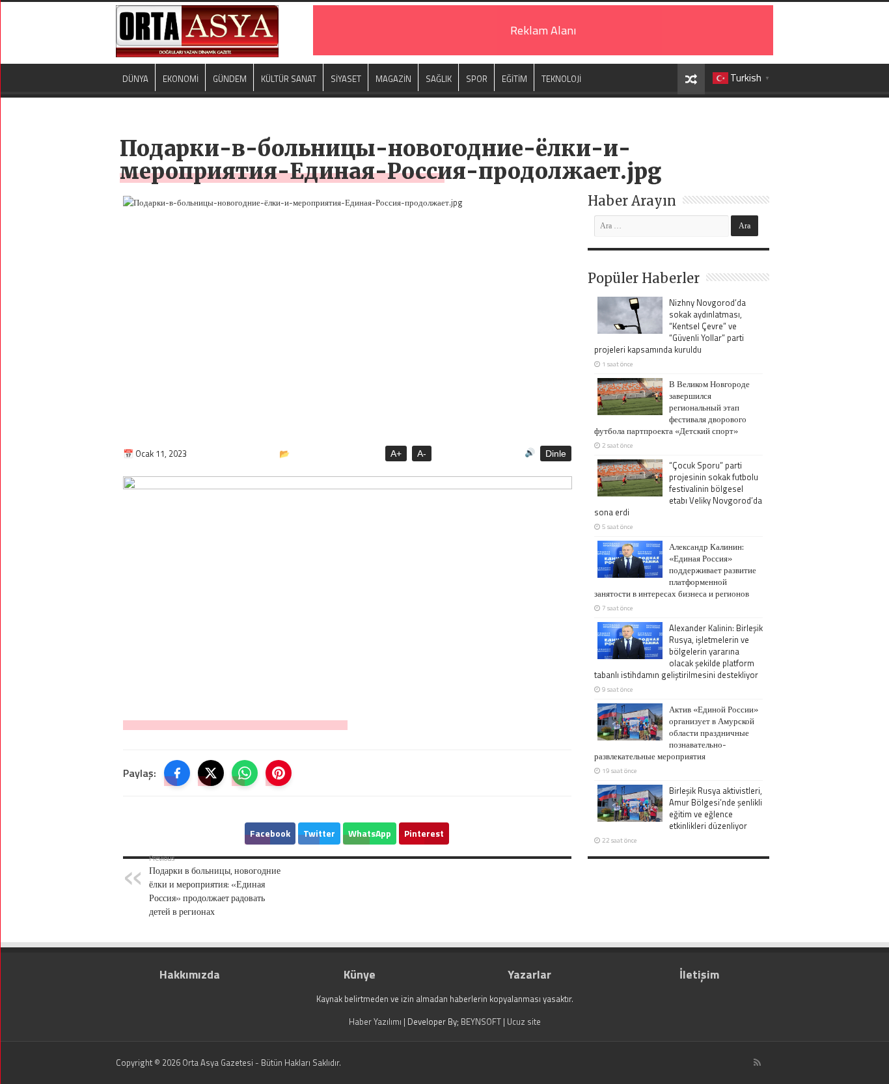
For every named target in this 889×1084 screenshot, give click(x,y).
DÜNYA (135, 78)
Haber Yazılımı (375, 1021)
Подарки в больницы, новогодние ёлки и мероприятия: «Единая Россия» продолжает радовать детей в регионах (214, 885)
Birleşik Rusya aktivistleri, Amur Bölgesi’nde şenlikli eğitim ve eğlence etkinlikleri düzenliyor (715, 808)
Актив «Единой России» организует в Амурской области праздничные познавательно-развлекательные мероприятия (676, 733)
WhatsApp (369, 833)
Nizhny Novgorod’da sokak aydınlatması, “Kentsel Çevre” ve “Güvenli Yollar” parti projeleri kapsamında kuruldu (670, 326)
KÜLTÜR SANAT (288, 78)
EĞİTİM (514, 78)
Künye (360, 974)
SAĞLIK (439, 78)
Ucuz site (524, 1021)
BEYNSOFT (481, 1021)
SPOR (476, 78)
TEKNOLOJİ (561, 78)
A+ (396, 453)
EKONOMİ (180, 78)
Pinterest (424, 833)
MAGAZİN (393, 78)
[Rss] (757, 1062)
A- (421, 453)
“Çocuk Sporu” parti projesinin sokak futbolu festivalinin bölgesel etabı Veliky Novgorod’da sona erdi (678, 489)
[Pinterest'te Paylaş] (279, 773)
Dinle (555, 453)
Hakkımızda (189, 974)
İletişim (699, 974)
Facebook (270, 833)
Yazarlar (529, 974)
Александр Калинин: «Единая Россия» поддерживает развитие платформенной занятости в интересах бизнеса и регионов (675, 570)
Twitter (319, 833)
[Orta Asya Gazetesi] (197, 31)
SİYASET (346, 78)
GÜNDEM (230, 78)
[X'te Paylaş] (211, 773)
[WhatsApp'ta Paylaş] (245, 773)
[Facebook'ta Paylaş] (177, 773)
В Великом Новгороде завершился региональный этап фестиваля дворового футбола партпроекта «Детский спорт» (672, 407)
